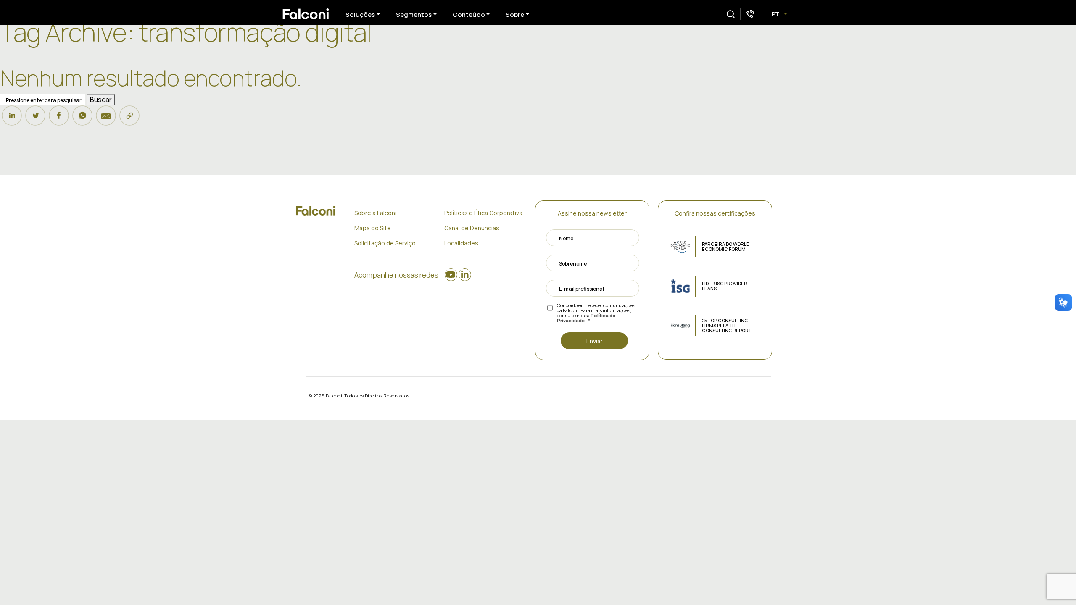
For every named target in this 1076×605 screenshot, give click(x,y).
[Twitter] (35, 119)
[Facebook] (59, 119)
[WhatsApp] (82, 119)
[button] (730, 14)
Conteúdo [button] (469, 14)
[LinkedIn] (12, 119)
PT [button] (776, 14)
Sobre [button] (515, 14)
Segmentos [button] (414, 14)
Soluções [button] (360, 14)
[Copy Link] (129, 119)
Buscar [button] (101, 99)
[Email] (106, 119)
